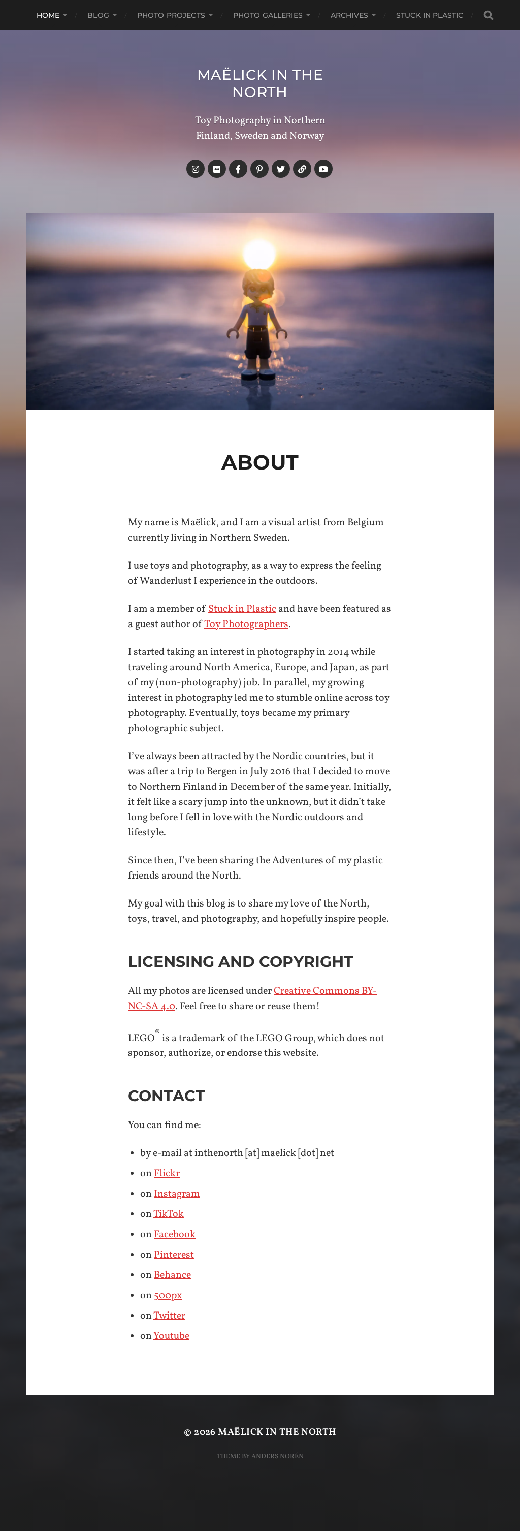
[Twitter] (281, 169)
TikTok (168, 1214)
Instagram (177, 1194)
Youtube (171, 1336)
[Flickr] (217, 169)
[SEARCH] (488, 15)
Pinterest (174, 1255)
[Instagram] (195, 169)
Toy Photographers (246, 624)
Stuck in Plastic (429, 15)
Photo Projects (171, 15)
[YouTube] (323, 169)
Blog (98, 15)
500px (168, 1296)
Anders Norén (277, 1456)
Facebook (175, 1235)
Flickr (167, 1174)
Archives (349, 15)
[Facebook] (238, 169)
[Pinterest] (259, 169)
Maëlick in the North (260, 83)
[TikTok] (302, 169)
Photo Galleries (268, 15)
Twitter (169, 1316)
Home (48, 15)
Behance (172, 1275)
